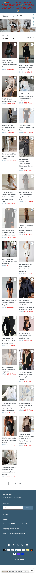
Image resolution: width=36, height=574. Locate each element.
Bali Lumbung (5, 15)
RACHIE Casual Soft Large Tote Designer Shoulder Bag (17, 569)
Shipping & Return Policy (11, 529)
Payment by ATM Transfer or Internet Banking (17, 524)
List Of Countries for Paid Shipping (14, 533)
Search (5, 519)
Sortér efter (5, 35)
